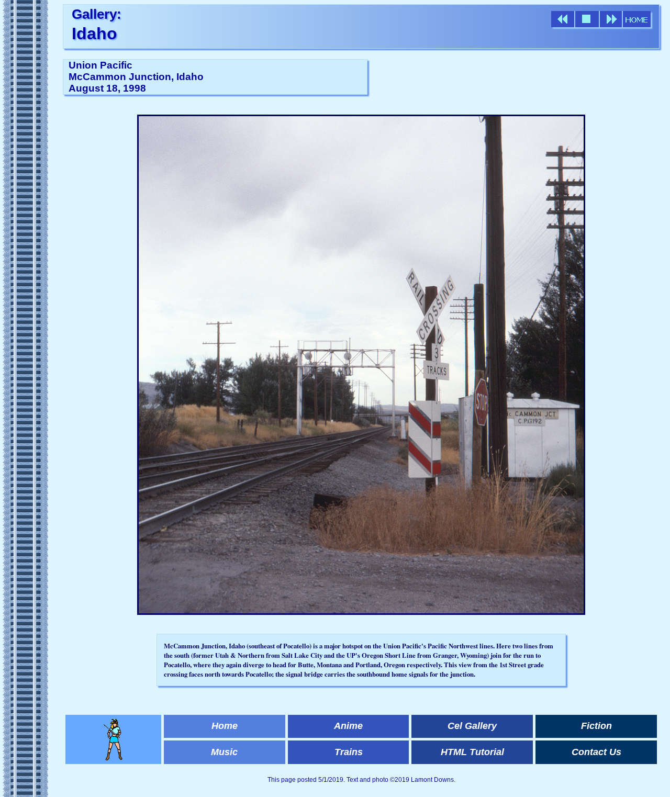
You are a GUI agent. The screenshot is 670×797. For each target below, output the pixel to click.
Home (224, 726)
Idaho (94, 33)
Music (224, 752)
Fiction (596, 726)
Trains (348, 752)
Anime (348, 726)
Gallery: (96, 14)
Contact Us (596, 752)
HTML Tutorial (472, 752)
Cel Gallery (472, 726)
